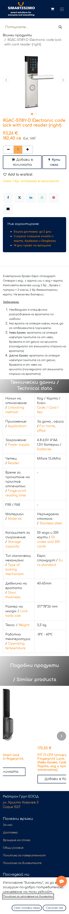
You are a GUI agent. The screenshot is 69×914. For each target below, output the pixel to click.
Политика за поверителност (24, 855)
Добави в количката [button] (23, 162)
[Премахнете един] (8, 149)
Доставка (10, 832)
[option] (34, 736)
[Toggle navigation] (62, 9)
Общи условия (13, 847)
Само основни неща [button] (27, 908)
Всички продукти (17, 35)
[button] (6, 80)
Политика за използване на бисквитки (28, 896)
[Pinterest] (53, 197)
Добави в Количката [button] (34, 779)
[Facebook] (8, 197)
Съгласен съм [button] (54, 908)
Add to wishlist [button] (20, 174)
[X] (19, 197)
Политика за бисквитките (22, 863)
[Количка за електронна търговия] (52, 9)
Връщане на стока (16, 840)
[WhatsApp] (42, 197)
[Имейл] (8, 208)
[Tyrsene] (60, 27)
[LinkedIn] (30, 197)
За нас (7, 824)
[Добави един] (27, 149)
